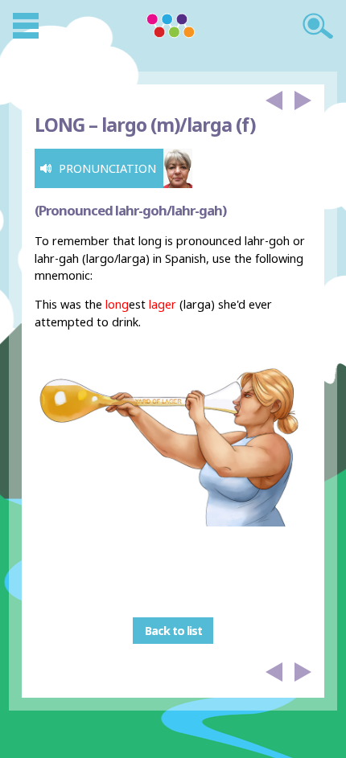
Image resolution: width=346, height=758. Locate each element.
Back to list (173, 630)
